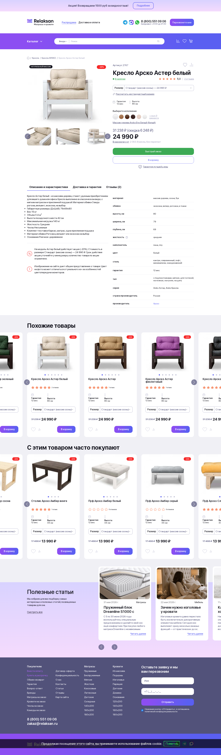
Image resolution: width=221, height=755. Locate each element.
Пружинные (90, 671)
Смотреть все (35, 612)
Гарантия (32, 684)
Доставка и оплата (89, 22)
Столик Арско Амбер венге (49, 500)
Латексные (90, 692)
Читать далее (138, 633)
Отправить (167, 702)
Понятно (172, 744)
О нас (58, 679)
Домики (117, 692)
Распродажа (69, 22)
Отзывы (60, 692)
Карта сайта (62, 697)
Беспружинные (92, 675)
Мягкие (88, 679)
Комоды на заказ (36, 710)
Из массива (119, 671)
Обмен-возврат (35, 679)
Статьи (60, 688)
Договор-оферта (65, 671)
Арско (156, 303)
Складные (89, 701)
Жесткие (89, 684)
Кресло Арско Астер (102, 379)
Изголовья (118, 679)
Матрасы (89, 666)
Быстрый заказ (153, 151)
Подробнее (143, 5)
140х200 (89, 705)
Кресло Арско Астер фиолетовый (159, 380)
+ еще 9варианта (154, 116)
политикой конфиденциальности (161, 711)
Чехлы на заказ (35, 705)
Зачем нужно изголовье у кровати (181, 609)
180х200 (89, 714)
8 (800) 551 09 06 (42, 719)
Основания (118, 697)
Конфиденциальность (67, 675)
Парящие (118, 684)
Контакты (61, 684)
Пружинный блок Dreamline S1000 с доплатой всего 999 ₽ (122, 611)
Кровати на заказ (36, 701)
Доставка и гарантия (87, 187)
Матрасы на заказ (36, 697)
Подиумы (118, 675)
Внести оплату (35, 671)
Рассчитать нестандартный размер (135, 94)
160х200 (89, 710)
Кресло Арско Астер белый (49, 379)
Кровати (118, 666)
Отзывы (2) (113, 187)
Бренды (31, 692)
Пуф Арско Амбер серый (162, 500)
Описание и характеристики (48, 187)
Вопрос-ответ (35, 688)
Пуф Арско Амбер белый (104, 500)
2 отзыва (189, 79)
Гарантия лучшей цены (155, 166)
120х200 (117, 701)
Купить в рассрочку (37, 675)
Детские (89, 697)
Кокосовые (90, 688)
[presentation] (28, 136)
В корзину (153, 160)
